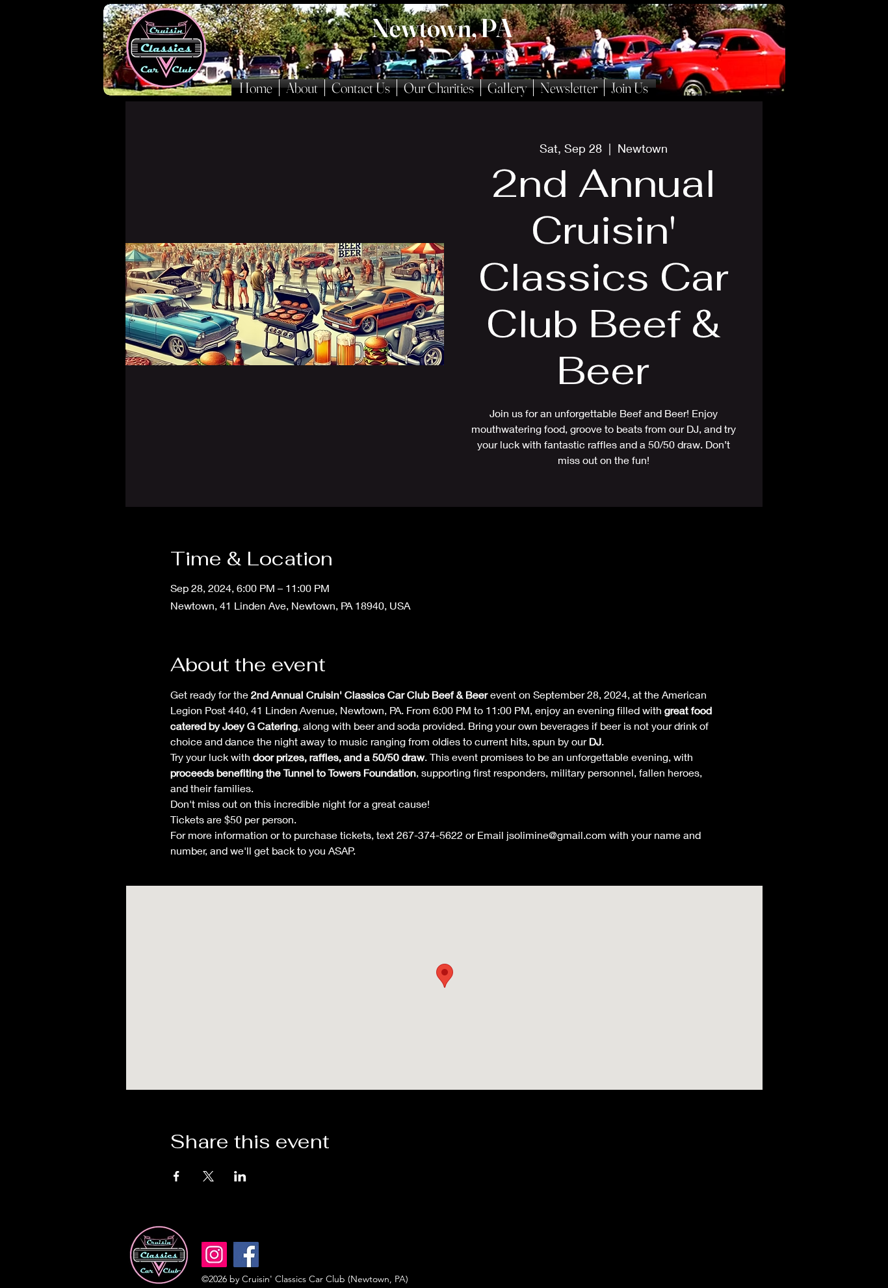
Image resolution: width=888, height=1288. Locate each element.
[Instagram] (214, 1254)
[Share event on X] (208, 1176)
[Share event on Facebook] (176, 1176)
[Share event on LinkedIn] (240, 1176)
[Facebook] (246, 1254)
